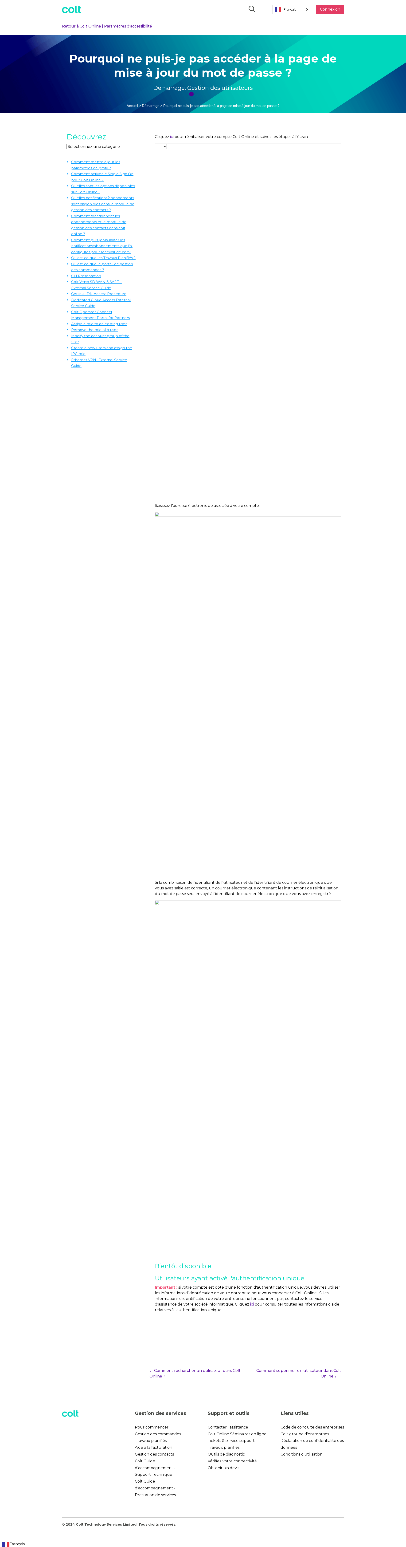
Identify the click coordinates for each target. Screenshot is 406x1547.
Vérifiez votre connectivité (232, 1461)
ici (172, 136)
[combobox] (13, 1544)
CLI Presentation (86, 275)
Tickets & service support (231, 1440)
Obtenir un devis (223, 1468)
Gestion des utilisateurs (220, 87)
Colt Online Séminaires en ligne (237, 1434)
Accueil (132, 106)
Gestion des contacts (154, 1454)
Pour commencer (151, 1427)
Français (17, 1544)
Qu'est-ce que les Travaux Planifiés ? (103, 258)
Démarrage (169, 87)
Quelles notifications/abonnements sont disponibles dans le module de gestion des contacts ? (102, 204)
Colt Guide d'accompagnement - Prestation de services (155, 1488)
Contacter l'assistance (228, 1427)
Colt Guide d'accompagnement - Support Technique (155, 1468)
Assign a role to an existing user (99, 323)
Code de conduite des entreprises (312, 1427)
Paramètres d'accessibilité (128, 26)
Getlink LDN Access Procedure (98, 294)
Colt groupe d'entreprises (305, 1434)
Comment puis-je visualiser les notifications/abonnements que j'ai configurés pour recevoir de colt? (102, 245)
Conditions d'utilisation (302, 1454)
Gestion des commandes (158, 1434)
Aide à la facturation (153, 1447)
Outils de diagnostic (226, 1454)
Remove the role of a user (94, 330)
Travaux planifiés (151, 1440)
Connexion (330, 9)
